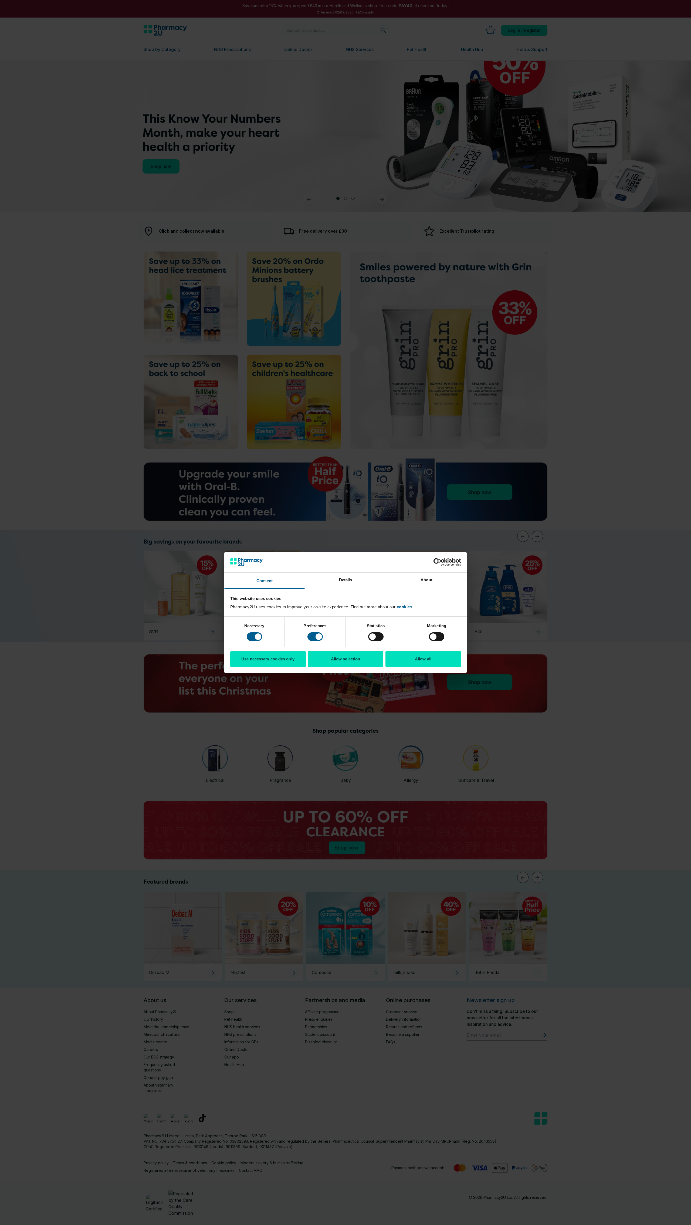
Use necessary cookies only (267, 659)
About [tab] (426, 580)
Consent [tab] (264, 580)
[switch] (315, 636)
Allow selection (345, 659)
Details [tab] (345, 580)
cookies (404, 607)
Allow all (423, 659)
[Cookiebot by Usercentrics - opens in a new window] (437, 562)
